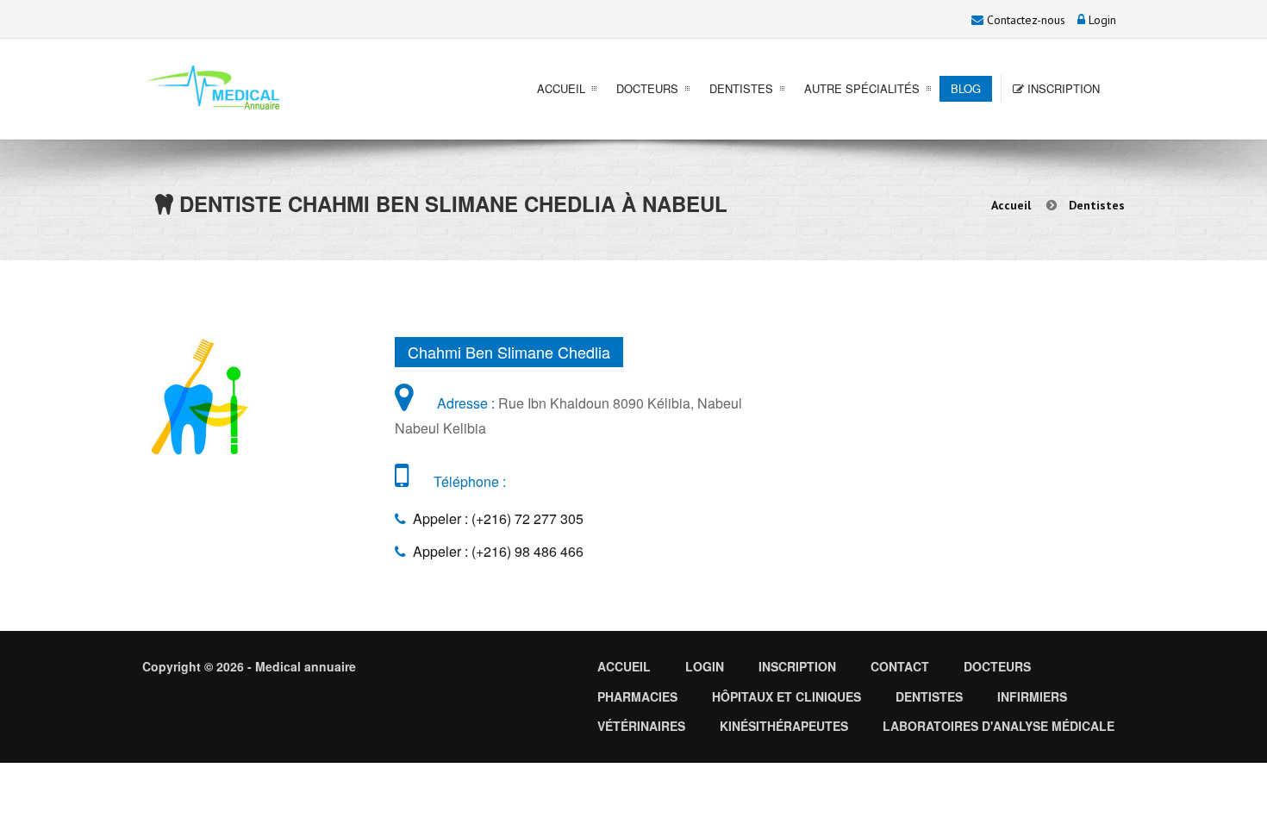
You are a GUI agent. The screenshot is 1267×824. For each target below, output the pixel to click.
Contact (900, 666)
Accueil (561, 88)
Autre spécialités (862, 88)
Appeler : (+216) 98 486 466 (495, 551)
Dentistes (741, 88)
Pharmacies (637, 696)
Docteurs (647, 88)
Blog (966, 88)
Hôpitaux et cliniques (786, 696)
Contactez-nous (1024, 20)
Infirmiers (1032, 696)
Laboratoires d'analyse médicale (998, 725)
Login (1100, 20)
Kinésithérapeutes (784, 725)
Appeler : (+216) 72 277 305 (495, 518)
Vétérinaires (641, 725)
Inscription (1062, 88)
